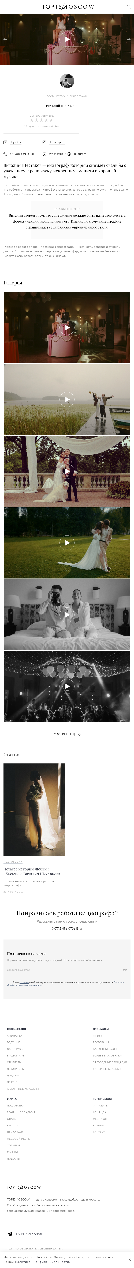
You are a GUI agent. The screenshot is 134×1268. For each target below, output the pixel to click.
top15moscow (103, 1099)
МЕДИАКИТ (100, 1119)
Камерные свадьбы (107, 1069)
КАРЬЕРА (99, 1125)
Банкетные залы (105, 1049)
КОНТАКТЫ (100, 1132)
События (13, 1145)
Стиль (11, 1119)
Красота (13, 1125)
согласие (24, 982)
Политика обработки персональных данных (35, 1249)
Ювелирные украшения (23, 1089)
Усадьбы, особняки (107, 1056)
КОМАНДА (99, 1112)
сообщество (16, 1029)
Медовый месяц (18, 1139)
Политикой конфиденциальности (42, 1262)
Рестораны (101, 1042)
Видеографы (16, 1056)
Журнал (12, 1099)
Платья (12, 1082)
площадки (101, 1029)
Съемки (12, 1152)
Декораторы (15, 1069)
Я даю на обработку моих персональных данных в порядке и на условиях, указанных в (65, 983)
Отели (97, 1036)
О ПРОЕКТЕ (100, 1106)
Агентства (14, 1036)
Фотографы (15, 1049)
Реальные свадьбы (21, 1112)
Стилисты (14, 1062)
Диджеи (13, 1075)
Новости (13, 1159)
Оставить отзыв (65, 928)
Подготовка (13, 862)
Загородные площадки (110, 1062)
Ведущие (13, 1042)
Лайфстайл (15, 1132)
